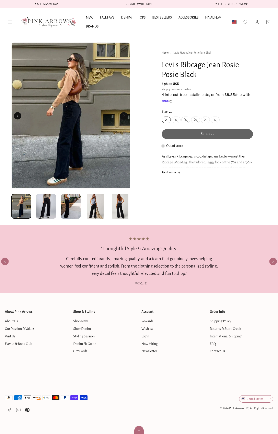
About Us (11, 321)
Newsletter (149, 351)
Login (145, 336)
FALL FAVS (107, 17)
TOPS (142, 17)
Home (165, 52)
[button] (10, 22)
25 (168, 120)
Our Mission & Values (20, 329)
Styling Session (84, 336)
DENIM (126, 17)
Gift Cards (80, 351)
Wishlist (147, 329)
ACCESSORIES (188, 17)
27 (187, 120)
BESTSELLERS (162, 17)
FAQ (213, 344)
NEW (89, 17)
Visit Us (10, 336)
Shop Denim (82, 329)
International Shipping (226, 336)
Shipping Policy (220, 321)
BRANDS (92, 26)
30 (217, 120)
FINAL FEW (213, 17)
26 (178, 120)
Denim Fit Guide (84, 344)
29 (207, 120)
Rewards (147, 321)
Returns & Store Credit (225, 329)
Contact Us (217, 351)
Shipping (166, 89)
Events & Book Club (18, 344)
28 (197, 120)
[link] (257, 22)
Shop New (80, 321)
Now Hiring (149, 344)
